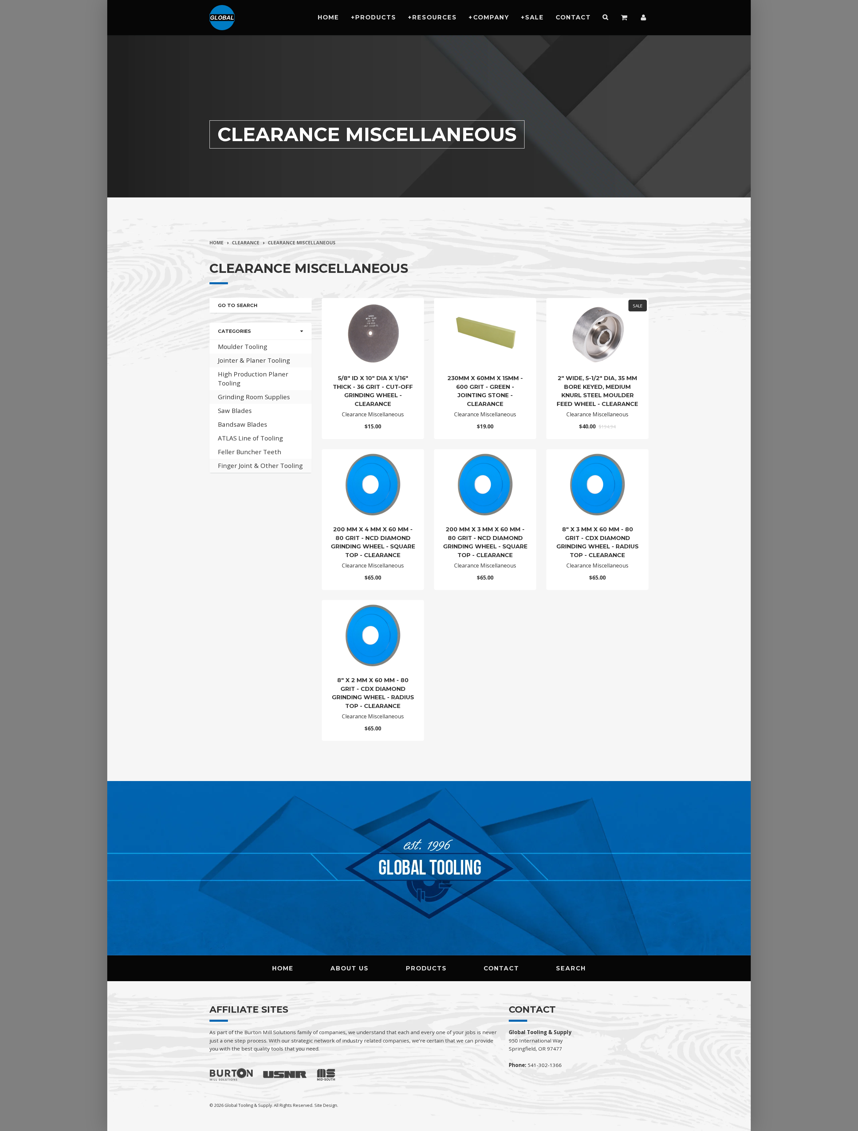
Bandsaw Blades (242, 424)
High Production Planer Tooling (253, 379)
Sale (534, 17)
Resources (434, 17)
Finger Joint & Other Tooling (260, 465)
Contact (573, 17)
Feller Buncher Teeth (249, 452)
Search (571, 968)
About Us (349, 968)
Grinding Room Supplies (254, 397)
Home (328, 17)
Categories (234, 331)
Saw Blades (235, 410)
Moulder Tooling (242, 346)
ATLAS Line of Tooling (250, 438)
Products (375, 17)
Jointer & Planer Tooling (254, 360)
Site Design (325, 1105)
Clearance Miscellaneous (301, 242)
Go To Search (237, 305)
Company (491, 17)
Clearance (245, 242)
